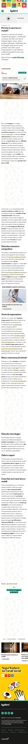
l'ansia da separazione (7, 342)
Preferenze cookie (22, 732)
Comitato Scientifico (19, 730)
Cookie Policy (13, 732)
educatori (15, 277)
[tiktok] (2, 713)
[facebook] (12, 713)
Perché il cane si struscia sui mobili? (9, 655)
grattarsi (22, 370)
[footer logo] (5, 705)
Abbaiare (16, 370)
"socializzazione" (17, 324)
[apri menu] (2, 11)
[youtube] (9, 713)
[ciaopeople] (5, 739)
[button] (3, 675)
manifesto (3, 730)
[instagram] (5, 713)
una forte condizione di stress (16, 257)
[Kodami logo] (14, 11)
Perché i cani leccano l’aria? (9, 583)
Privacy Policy (4, 732)
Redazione (10, 730)
